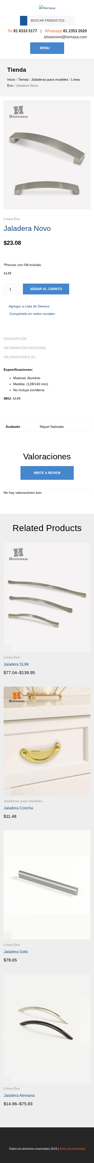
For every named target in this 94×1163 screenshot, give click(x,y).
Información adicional (25, 348)
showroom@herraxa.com (65, 37)
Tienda (23, 79)
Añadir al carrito (46, 289)
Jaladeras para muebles (49, 79)
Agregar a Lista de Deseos (29, 306)
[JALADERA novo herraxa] (47, 154)
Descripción (15, 339)
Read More (17, 672)
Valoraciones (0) (19, 357)
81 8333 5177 (25, 31)
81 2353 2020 (75, 31)
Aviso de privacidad (72, 1148)
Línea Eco (12, 219)
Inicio (11, 79)
